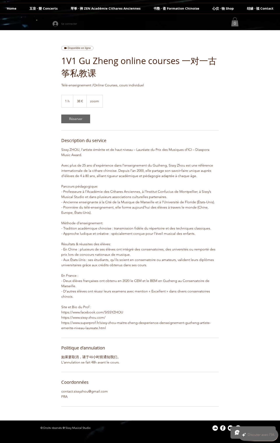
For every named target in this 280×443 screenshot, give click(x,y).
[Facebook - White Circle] (223, 428)
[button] (235, 21)
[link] (75, 119)
